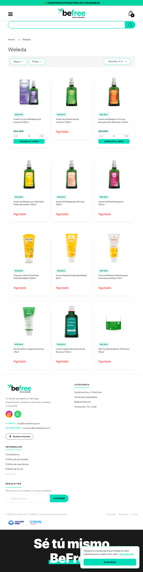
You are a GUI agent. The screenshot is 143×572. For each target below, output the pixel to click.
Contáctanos (12, 454)
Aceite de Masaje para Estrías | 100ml (70, 203)
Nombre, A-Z (115, 61)
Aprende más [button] (126, 554)
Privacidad (111, 514)
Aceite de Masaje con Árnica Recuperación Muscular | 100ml (113, 120)
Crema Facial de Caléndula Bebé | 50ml (71, 277)
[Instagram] (9, 414)
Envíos (134, 514)
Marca (18, 61)
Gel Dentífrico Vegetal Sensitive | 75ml (28, 350)
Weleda (19, 114)
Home (11, 39)
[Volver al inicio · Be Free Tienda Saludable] (71, 12)
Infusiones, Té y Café (85, 406)
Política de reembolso (17, 464)
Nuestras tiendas (21, 436)
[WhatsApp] (17, 414)
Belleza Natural (82, 401)
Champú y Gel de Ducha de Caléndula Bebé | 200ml (26, 277)
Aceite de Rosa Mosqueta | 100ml (111, 203)
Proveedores (11, 474)
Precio (37, 61)
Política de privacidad (17, 459)
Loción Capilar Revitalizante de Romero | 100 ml (70, 350)
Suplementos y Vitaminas (87, 392)
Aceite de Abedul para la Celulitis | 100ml (67, 120)
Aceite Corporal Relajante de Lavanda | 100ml (27, 120)
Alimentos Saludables (85, 397)
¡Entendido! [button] (110, 562)
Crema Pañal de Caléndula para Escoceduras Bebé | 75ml (113, 277)
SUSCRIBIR (59, 498)
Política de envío (14, 468)
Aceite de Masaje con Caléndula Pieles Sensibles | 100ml (28, 203)
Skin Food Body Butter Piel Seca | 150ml (113, 350)
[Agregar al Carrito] (29, 141)
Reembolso (124, 514)
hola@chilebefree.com (28, 423)
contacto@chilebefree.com (36, 428)
